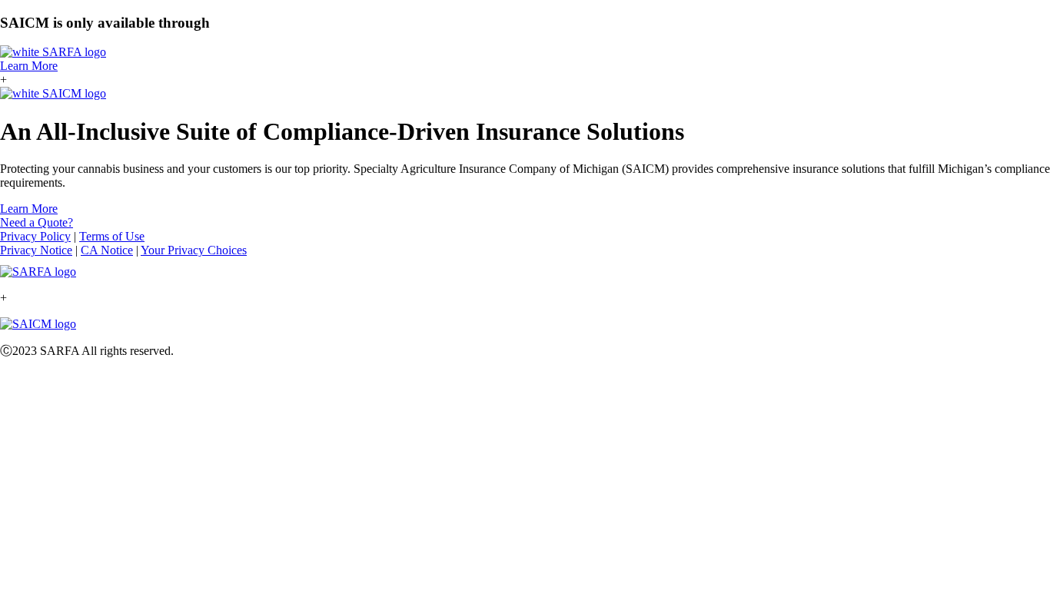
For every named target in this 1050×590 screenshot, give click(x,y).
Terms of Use (112, 236)
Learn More (29, 65)
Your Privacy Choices (194, 250)
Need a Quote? (36, 222)
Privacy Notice (36, 250)
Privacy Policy (35, 236)
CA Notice (107, 250)
